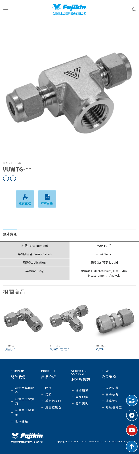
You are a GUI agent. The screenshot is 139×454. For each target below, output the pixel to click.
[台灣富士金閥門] (69, 9)
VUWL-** (10, 349)
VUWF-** (101, 349)
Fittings (16, 163)
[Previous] (3, 329)
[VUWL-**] (24, 321)
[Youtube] (132, 430)
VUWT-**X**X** (59, 349)
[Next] (136, 329)
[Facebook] (132, 415)
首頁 (5, 163)
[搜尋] (134, 9)
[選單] (6, 9)
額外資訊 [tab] (10, 234)
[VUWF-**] (115, 321)
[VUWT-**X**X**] (69, 321)
